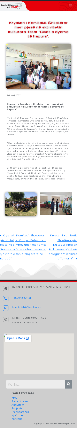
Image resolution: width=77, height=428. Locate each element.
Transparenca (20, 411)
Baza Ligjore (19, 401)
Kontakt (16, 418)
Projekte (17, 408)
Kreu (14, 397)
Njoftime (17, 415)
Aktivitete (17, 404)
